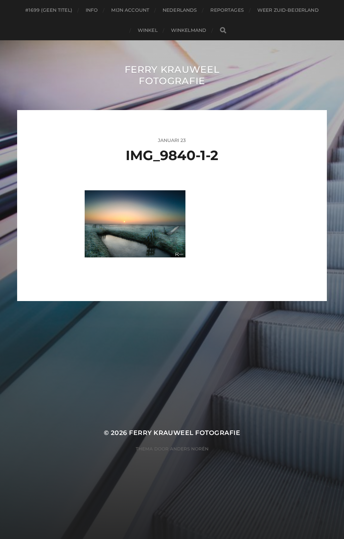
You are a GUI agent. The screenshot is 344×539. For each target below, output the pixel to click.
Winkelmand (188, 30)
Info (92, 10)
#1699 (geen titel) (48, 10)
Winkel (148, 30)
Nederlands (180, 10)
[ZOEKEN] (223, 30)
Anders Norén (189, 448)
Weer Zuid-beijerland (288, 10)
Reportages (227, 10)
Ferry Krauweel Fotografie (172, 75)
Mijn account (130, 10)
